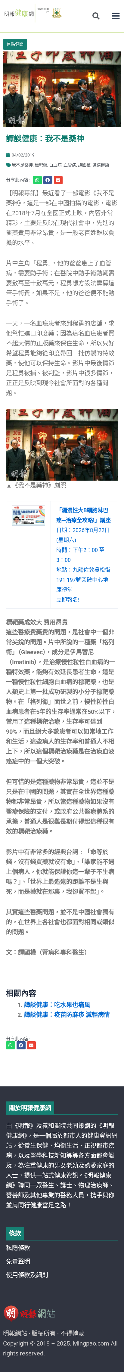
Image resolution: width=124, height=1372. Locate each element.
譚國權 (84, 165)
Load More (62, 1069)
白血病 (55, 165)
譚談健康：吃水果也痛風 (57, 1004)
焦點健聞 (15, 44)
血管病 (70, 165)
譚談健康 (100, 165)
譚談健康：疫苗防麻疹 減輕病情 (67, 1014)
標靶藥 (41, 165)
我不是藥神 (22, 165)
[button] (115, 16)
